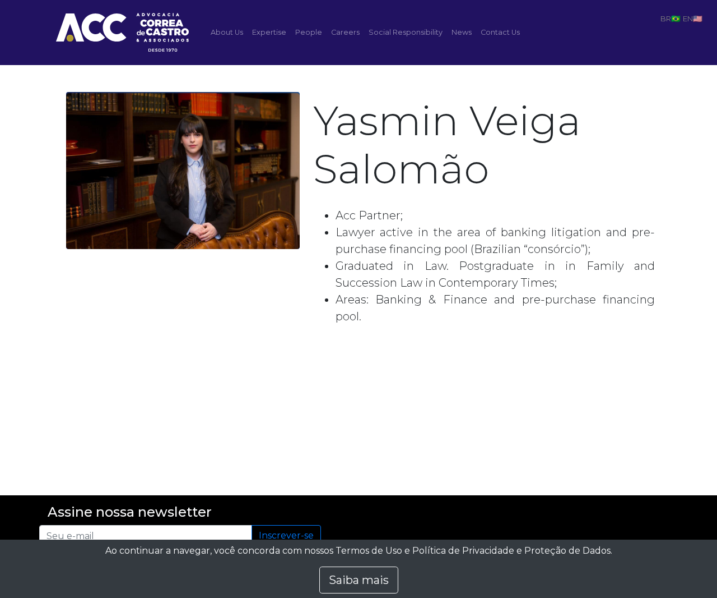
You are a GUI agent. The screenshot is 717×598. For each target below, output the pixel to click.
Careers (345, 32)
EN (688, 18)
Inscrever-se (286, 535)
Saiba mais (359, 580)
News (461, 32)
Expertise (269, 32)
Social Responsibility (406, 32)
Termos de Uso (369, 550)
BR (665, 18)
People (308, 32)
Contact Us (500, 32)
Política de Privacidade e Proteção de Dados (511, 550)
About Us (227, 32)
